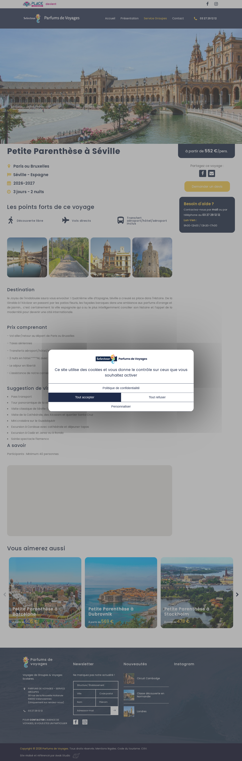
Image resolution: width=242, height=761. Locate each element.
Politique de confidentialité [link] (121, 388)
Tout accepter (84, 397)
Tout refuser (157, 397)
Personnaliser (121, 406)
